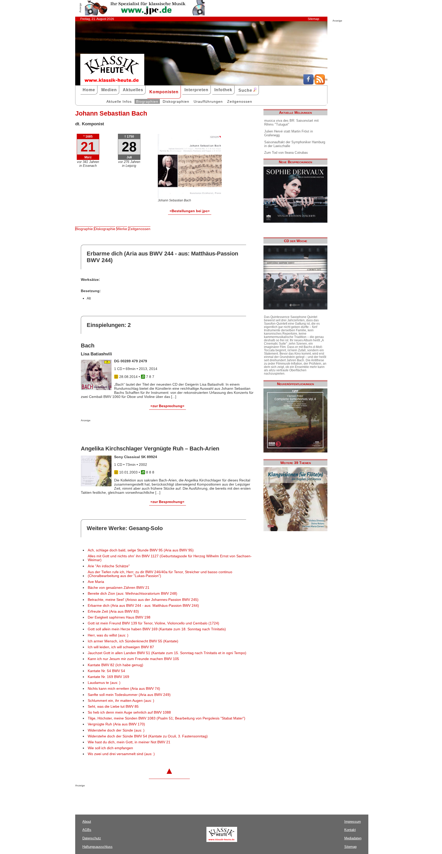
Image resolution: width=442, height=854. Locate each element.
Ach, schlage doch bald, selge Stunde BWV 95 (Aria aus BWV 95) (141, 550)
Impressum (352, 822)
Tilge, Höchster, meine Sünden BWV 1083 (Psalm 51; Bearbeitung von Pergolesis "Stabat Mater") (166, 718)
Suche (245, 90)
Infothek (223, 90)
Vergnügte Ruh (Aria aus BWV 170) (116, 724)
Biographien (147, 101)
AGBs (86, 830)
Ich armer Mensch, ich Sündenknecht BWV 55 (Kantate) (133, 641)
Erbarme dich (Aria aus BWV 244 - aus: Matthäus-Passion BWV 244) (143, 606)
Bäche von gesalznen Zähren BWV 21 (118, 588)
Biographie (84, 229)
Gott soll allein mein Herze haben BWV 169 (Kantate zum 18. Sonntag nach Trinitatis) (157, 629)
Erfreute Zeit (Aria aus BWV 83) (113, 611)
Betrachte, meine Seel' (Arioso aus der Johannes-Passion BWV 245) (143, 600)
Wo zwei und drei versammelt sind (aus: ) (121, 754)
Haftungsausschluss (97, 847)
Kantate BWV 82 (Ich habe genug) (115, 665)
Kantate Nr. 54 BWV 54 (106, 671)
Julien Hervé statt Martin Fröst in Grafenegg (288, 133)
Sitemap (313, 19)
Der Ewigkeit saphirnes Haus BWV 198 (119, 617)
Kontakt (350, 830)
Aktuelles (133, 90)
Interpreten (196, 90)
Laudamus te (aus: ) (104, 683)
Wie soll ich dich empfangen (110, 748)
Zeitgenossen (239, 101)
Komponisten (164, 92)
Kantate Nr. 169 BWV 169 (108, 677)
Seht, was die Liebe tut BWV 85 (113, 706)
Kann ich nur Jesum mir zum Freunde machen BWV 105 (133, 659)
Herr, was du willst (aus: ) (108, 635)
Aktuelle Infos (119, 101)
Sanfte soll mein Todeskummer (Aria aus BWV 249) (129, 695)
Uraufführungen (208, 101)
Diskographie (104, 229)
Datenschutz (91, 838)
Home (89, 90)
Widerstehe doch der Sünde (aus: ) (116, 730)
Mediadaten (352, 838)
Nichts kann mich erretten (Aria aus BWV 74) (124, 689)
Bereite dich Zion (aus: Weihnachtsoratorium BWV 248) (132, 593)
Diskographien (176, 101)
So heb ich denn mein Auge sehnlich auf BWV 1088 (129, 712)
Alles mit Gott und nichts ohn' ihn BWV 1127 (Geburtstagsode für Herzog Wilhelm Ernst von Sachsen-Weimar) (170, 558)
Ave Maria (96, 582)
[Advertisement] (141, 432)
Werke (122, 229)
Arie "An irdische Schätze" (109, 566)
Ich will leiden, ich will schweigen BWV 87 (121, 647)
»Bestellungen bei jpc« (190, 211)
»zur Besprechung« (167, 406)
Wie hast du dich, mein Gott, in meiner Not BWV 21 (129, 742)
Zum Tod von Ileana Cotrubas (286, 153)
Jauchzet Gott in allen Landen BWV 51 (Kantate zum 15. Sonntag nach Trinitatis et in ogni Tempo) (167, 653)
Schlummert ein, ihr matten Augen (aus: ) (121, 701)
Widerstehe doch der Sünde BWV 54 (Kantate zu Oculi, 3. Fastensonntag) (148, 736)
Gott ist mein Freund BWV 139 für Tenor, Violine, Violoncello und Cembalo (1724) (153, 623)
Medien (109, 90)
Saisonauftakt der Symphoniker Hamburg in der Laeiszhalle (294, 144)
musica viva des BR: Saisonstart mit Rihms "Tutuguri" (291, 122)
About (86, 822)
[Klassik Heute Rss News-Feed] (320, 83)
